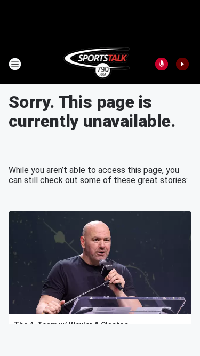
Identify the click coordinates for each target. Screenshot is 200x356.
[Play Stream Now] (182, 64)
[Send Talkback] (161, 64)
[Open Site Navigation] (15, 64)
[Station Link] (96, 64)
